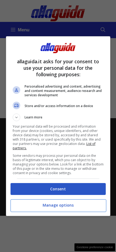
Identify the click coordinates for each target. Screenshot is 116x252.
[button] (58, 117)
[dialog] (58, 126)
